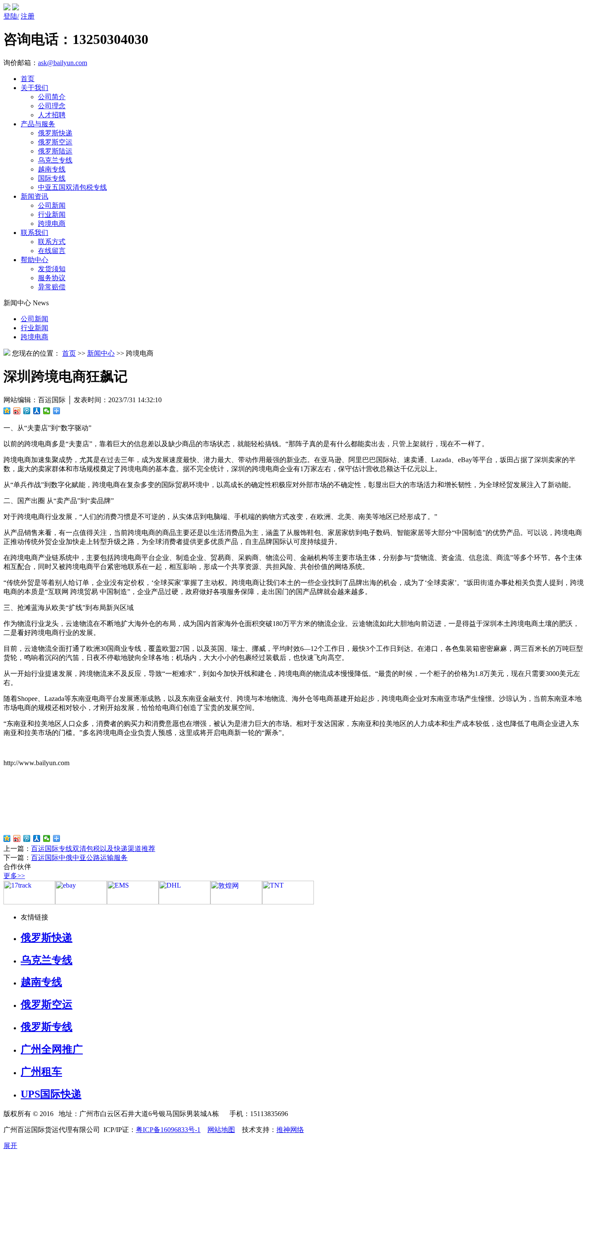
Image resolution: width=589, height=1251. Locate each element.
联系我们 (34, 232)
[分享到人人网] (37, 410)
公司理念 (52, 105)
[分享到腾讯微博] (27, 410)
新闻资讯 (34, 196)
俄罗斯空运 (55, 142)
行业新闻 (52, 214)
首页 (27, 78)
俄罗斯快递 (55, 133)
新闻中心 (101, 353)
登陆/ (11, 16)
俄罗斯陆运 (55, 151)
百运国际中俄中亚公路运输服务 (79, 857)
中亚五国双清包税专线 (72, 187)
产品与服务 (38, 124)
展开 (10, 1145)
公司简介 (52, 96)
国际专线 (52, 178)
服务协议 (52, 277)
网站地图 (221, 1129)
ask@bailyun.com (62, 62)
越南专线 (52, 169)
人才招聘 (52, 115)
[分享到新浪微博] (17, 410)
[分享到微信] (46, 410)
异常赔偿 (52, 287)
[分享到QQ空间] (7, 410)
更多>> (14, 875)
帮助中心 (34, 259)
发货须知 (52, 268)
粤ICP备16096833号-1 (168, 1129)
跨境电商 (52, 223)
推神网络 (290, 1129)
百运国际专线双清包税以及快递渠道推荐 (93, 848)
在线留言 (52, 250)
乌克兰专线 (55, 160)
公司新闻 (52, 205)
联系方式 (52, 241)
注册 (27, 16)
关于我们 (34, 87)
